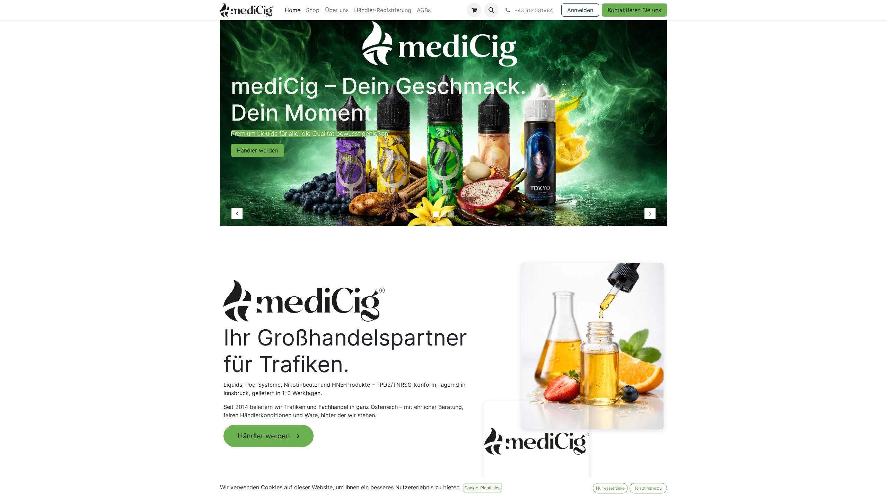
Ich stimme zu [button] (648, 488)
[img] (249, 119)
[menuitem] (292, 10)
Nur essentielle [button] (610, 488)
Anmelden (580, 10)
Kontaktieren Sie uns (634, 10)
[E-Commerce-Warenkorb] (474, 10)
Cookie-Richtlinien (482, 487)
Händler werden (266, 436)
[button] (491, 10)
